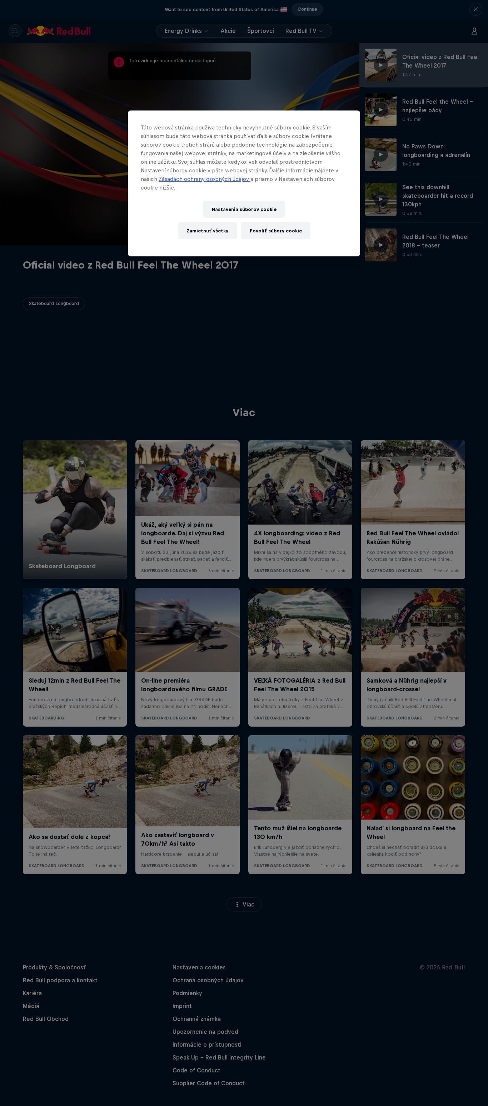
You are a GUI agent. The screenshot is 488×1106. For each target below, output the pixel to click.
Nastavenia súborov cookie (244, 209)
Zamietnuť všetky (207, 231)
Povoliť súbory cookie (276, 231)
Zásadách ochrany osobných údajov (204, 179)
